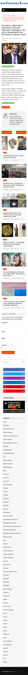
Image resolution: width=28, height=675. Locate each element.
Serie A (5, 613)
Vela (4, 658)
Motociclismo (6, 564)
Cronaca (5, 40)
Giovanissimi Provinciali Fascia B (12, 526)
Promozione (6, 596)
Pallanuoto (6, 578)
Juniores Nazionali (8, 550)
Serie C (5, 627)
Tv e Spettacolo (7, 644)
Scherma (5, 603)
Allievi (4, 422)
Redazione (5, 38)
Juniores (5, 543)
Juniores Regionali (8, 557)
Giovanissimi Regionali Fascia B (12, 533)
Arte (5, 152)
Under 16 (5, 651)
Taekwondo (6, 634)
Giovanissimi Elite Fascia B (10, 519)
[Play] (5, 411)
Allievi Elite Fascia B (8, 429)
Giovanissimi (6, 512)
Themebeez (14, 671)
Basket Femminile (8, 463)
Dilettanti (5, 495)
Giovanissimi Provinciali (9, 523)
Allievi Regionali (7, 439)
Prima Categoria (7, 589)
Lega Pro (5, 561)
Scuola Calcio (7, 606)
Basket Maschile (7, 467)
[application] (14, 407)
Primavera (6, 592)
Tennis (5, 637)
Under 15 (5, 648)
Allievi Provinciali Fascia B (10, 436)
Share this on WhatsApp (8, 66)
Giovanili (5, 509)
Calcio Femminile (8, 484)
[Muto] (20, 411)
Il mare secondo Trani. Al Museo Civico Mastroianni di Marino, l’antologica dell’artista (14, 303)
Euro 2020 (6, 505)
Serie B (5, 620)
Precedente (7, 132)
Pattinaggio (6, 582)
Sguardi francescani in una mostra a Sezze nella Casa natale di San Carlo (12, 214)
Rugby (5, 599)
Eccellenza (6, 498)
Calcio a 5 (6, 474)
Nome (4, 331)
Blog (4, 470)
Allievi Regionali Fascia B (10, 443)
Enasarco (6, 107)
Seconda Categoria (8, 609)
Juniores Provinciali (8, 554)
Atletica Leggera (7, 460)
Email (3, 338)
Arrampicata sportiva (8, 453)
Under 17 (5, 655)
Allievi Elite (6, 425)
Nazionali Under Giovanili (10, 571)
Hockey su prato (7, 536)
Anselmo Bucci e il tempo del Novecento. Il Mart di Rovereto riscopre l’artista (13, 185)
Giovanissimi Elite (8, 516)
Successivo (20, 132)
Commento (5, 322)
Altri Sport (5, 446)
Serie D (5, 630)
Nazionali (5, 568)
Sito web (4, 345)
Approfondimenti (7, 449)
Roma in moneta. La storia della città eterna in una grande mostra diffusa (13, 244)
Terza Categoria (7, 641)
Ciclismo (5, 488)
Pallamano (6, 575)
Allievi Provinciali (7, 432)
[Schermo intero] (23, 411)
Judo (4, 540)
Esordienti (6, 502)
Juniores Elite (6, 547)
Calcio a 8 (6, 481)
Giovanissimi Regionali (9, 529)
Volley (4, 662)
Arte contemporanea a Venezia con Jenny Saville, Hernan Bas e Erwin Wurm (14, 273)
